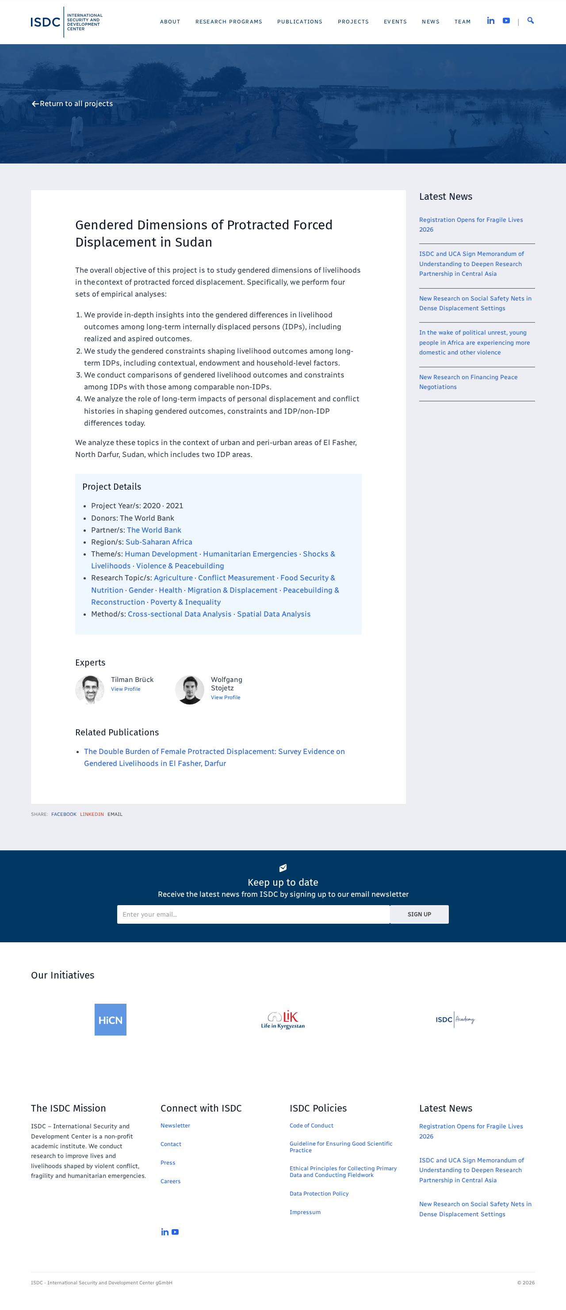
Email (114, 814)
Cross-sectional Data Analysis (180, 613)
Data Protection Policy (319, 1193)
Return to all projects (76, 103)
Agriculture (173, 577)
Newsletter (175, 1125)
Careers (171, 1181)
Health (170, 590)
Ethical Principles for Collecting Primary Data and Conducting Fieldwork (343, 1171)
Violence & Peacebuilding (180, 565)
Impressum (305, 1212)
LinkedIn (92, 814)
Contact (171, 1144)
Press (168, 1162)
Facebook (63, 814)
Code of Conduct (311, 1125)
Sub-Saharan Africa (159, 541)
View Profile (126, 689)
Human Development (161, 553)
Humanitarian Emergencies (250, 553)
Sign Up (419, 914)
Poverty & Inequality (185, 602)
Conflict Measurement (236, 577)
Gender (141, 590)
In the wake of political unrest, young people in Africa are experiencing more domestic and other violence (474, 342)
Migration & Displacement (232, 590)
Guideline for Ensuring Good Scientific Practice (341, 1147)
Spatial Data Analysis (274, 613)
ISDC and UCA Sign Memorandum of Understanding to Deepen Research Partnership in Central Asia (471, 264)
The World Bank (154, 530)
